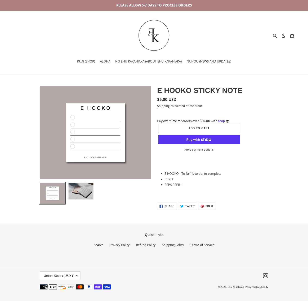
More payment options (199, 149)
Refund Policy (146, 245)
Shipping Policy (173, 245)
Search (99, 245)
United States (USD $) (59, 276)
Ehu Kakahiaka (236, 287)
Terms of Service (202, 245)
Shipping (163, 106)
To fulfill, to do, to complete (201, 173)
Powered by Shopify (256, 287)
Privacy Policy (120, 245)
